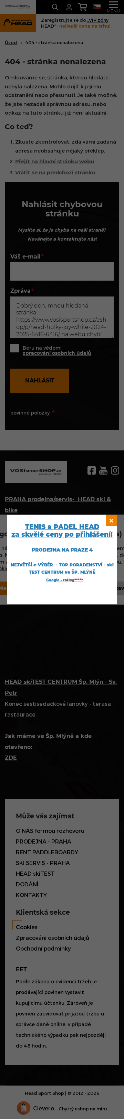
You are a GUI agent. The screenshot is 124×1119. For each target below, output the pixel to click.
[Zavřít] (111, 520)
